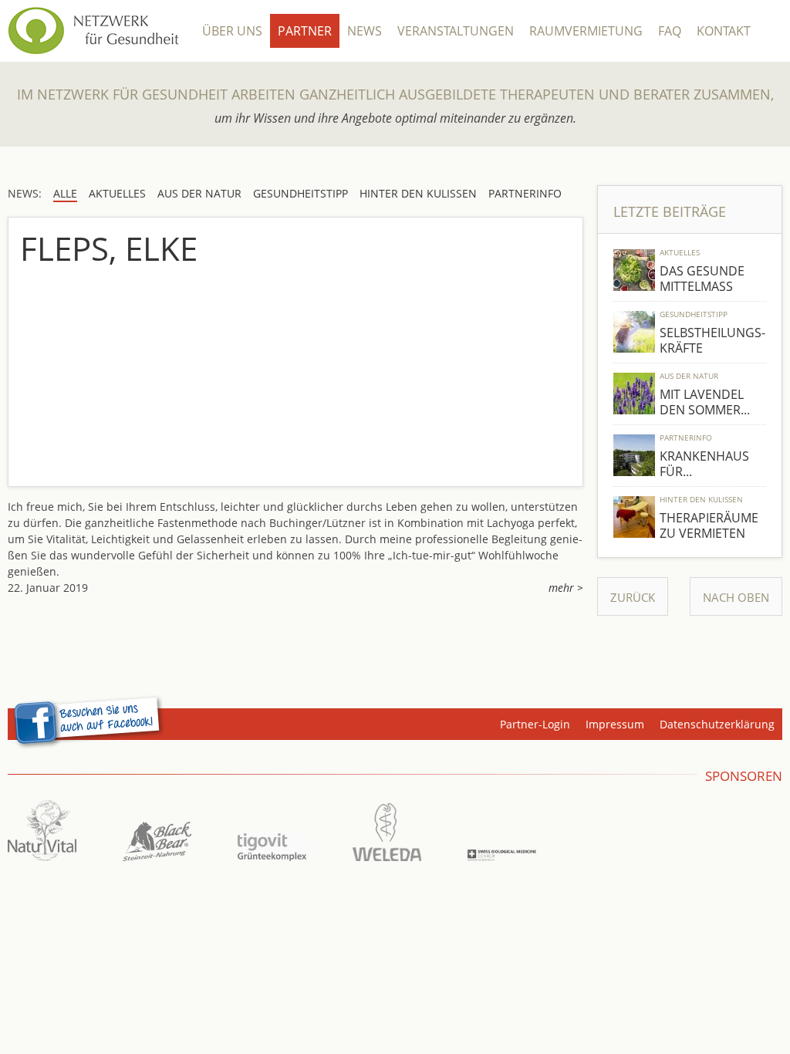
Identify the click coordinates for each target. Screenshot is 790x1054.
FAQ (669, 30)
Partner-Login (535, 724)
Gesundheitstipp (694, 314)
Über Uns (232, 30)
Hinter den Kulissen (701, 499)
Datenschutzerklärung (717, 724)
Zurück (632, 597)
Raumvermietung (586, 30)
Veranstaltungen (455, 30)
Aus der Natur (689, 375)
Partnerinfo (686, 437)
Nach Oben (736, 597)
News (364, 30)
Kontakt (724, 30)
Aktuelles (680, 252)
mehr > (566, 587)
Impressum (615, 724)
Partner (305, 30)
